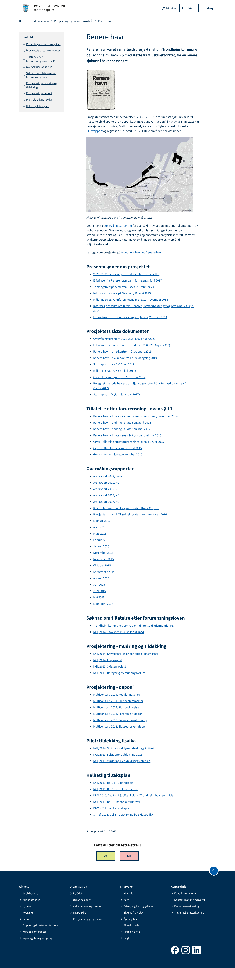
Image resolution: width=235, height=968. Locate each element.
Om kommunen (40, 21)
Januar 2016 (101, 546)
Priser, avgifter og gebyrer (138, 906)
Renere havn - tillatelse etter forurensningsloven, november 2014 (135, 416)
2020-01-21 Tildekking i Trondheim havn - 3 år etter (126, 274)
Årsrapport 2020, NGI (106, 482)
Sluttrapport (94, 131)
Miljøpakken (80, 913)
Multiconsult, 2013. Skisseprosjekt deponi (120, 726)
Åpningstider (131, 919)
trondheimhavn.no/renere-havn (141, 252)
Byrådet (77, 893)
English (128, 938)
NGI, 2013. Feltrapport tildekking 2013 (117, 755)
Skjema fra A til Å (133, 913)
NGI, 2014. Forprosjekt (107, 660)
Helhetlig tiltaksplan (37, 106)
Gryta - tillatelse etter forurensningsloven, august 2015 (128, 442)
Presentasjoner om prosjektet (43, 44)
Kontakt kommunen (185, 893)
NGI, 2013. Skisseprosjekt (109, 666)
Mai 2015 (99, 597)
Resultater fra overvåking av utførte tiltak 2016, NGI (126, 508)
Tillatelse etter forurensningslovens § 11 (40, 59)
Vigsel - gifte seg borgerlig (37, 938)
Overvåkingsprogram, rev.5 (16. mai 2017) (119, 377)
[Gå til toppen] (214, 871)
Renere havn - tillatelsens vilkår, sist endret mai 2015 (127, 435)
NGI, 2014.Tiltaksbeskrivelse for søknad (118, 632)
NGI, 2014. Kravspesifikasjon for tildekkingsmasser (125, 654)
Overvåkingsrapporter (39, 67)
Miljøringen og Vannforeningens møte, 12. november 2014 (130, 300)
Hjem (22, 21)
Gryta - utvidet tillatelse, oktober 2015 (117, 454)
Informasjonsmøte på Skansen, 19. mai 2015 (122, 293)
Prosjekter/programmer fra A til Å (73, 21)
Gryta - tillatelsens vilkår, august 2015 (117, 448)
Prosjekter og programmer (88, 919)
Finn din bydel (132, 925)
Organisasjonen (82, 900)
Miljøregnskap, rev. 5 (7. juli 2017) (114, 371)
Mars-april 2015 (103, 604)
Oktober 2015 (102, 565)
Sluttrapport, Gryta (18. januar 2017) (116, 394)
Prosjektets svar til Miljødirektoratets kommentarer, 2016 (130, 514)
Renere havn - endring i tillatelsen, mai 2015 (121, 429)
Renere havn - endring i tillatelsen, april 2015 (122, 422)
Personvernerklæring (186, 906)
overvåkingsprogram (118, 226)
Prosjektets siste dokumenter (43, 50)
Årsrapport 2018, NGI (106, 495)
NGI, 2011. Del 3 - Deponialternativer (116, 802)
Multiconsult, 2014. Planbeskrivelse (116, 707)
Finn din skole (132, 932)
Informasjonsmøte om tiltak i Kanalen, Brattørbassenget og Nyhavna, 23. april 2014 (143, 308)
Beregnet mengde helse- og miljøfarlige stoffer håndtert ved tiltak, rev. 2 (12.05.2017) (139, 385)
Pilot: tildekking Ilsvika (39, 100)
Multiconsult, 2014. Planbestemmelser (118, 701)
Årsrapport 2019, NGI (106, 489)
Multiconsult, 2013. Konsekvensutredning (120, 720)
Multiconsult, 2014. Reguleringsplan (116, 695)
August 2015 (101, 578)
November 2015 (103, 559)
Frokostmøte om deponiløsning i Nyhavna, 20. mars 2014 (130, 317)
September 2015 (104, 572)
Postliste (28, 913)
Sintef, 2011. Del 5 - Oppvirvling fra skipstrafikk (123, 814)
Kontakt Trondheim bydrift (189, 900)
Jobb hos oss (30, 893)
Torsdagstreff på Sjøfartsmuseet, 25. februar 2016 (125, 287)
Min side (171, 8)
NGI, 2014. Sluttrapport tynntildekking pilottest (123, 748)
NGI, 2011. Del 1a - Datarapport (113, 783)
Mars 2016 (99, 533)
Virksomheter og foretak (87, 906)
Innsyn (26, 919)
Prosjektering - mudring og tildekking (41, 85)
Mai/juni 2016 (101, 521)
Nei (129, 856)
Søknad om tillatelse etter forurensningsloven (41, 75)
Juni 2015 (99, 591)
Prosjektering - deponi (39, 93)
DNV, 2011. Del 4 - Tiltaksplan (112, 808)
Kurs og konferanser (34, 932)
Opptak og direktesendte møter (41, 925)
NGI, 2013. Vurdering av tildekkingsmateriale (121, 761)
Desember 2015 (103, 553)
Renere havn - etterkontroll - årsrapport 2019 (122, 351)
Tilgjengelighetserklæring (189, 913)
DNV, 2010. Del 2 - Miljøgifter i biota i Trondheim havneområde (133, 795)
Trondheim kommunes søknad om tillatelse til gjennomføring (133, 626)
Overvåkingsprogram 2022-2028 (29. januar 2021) (124, 339)
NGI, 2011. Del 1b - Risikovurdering (115, 789)
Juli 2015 (99, 585)
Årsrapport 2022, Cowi (107, 476)
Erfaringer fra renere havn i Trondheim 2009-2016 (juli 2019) (131, 345)
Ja (105, 856)
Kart (126, 900)
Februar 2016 (101, 540)
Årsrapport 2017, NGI (106, 502)
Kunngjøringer (31, 900)
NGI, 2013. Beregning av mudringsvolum (119, 673)
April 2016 (99, 527)
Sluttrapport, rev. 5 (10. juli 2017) (114, 364)
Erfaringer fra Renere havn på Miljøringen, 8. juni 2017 (127, 280)
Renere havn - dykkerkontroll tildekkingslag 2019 (125, 358)
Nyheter (27, 906)
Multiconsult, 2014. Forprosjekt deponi (118, 714)
